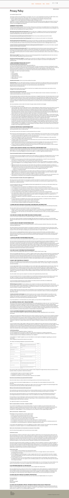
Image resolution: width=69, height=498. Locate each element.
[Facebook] (55, 3)
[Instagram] (53, 3)
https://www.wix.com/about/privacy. (17, 86)
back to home (56, 9)
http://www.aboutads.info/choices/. (30, 297)
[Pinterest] (57, 3)
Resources (12, 492)
